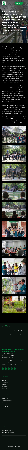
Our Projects (5, 382)
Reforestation (5, 398)
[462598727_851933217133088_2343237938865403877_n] (14, 154)
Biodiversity (4, 402)
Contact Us (4, 388)
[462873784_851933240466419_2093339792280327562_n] (14, 135)
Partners (4, 384)
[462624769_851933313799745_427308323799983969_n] (14, 210)
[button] (25, 3)
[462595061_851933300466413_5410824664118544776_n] (14, 191)
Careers (3, 418)
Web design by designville (14, 446)
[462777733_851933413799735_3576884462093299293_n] (14, 286)
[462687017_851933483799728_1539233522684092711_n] (14, 305)
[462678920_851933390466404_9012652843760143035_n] (14, 267)
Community (5, 404)
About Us (4, 380)
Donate (3, 416)
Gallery (14, 36)
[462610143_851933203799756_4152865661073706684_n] (14, 172)
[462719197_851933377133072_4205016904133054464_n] (14, 248)
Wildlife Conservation (7, 400)
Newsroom (4, 386)
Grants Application (6, 406)
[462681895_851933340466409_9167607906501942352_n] (14, 229)
